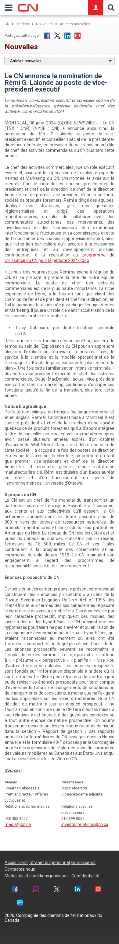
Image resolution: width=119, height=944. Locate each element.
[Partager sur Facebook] (47, 35)
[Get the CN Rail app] (19, 903)
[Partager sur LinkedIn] (67, 35)
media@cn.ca (18, 824)
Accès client (16, 862)
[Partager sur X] (57, 35)
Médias (22, 24)
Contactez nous (20, 869)
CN (7, 24)
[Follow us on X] (56, 890)
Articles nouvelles (75, 24)
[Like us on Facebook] (15, 890)
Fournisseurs (83, 862)
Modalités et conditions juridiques (37, 875)
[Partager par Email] (77, 35)
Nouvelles (44, 24)
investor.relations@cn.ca (84, 824)
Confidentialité (85, 875)
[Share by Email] (98, 890)
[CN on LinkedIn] (77, 890)
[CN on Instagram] (36, 890)
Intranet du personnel (49, 862)
